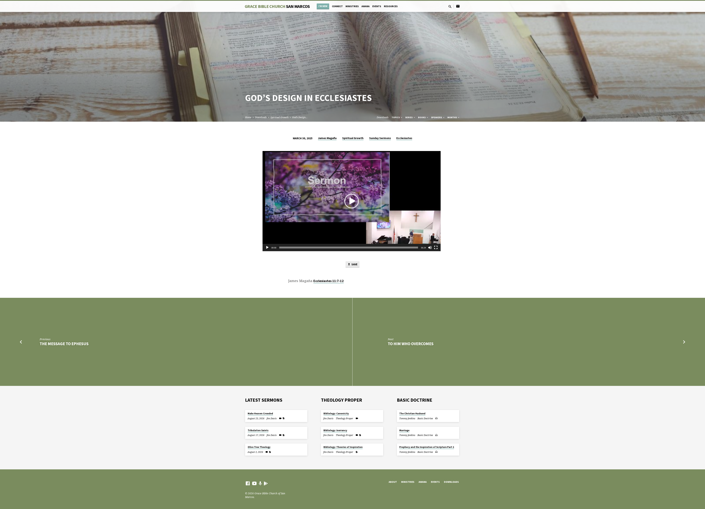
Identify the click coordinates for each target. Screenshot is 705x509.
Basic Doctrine (425, 418)
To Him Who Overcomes (410, 343)
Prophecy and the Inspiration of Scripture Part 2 (426, 447)
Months (452, 117)
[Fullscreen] (436, 247)
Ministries (352, 6)
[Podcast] (260, 483)
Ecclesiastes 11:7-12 (328, 281)
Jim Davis (272, 418)
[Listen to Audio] (436, 418)
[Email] (458, 6)
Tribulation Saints (258, 430)
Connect (337, 6)
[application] (352, 201)
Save (354, 264)
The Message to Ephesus (64, 343)
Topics (396, 117)
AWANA (365, 6)
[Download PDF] (283, 418)
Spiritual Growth (279, 117)
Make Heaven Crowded (260, 413)
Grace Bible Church (277, 6)
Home (248, 117)
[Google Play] (265, 483)
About (393, 481)
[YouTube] (254, 483)
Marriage (404, 430)
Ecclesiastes (404, 138)
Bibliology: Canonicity (336, 413)
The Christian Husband (412, 413)
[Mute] (430, 247)
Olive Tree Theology (259, 447)
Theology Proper (344, 418)
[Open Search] (450, 6)
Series (409, 117)
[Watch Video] (280, 418)
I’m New (323, 6)
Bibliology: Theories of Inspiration (343, 447)
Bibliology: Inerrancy (335, 430)
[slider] (348, 247)
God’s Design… (300, 117)
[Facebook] (247, 483)
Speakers (436, 117)
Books (422, 117)
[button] (351, 201)
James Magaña (327, 138)
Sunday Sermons (380, 138)
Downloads (261, 117)
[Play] (267, 247)
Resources (391, 6)
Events (376, 6)
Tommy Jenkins (407, 418)
